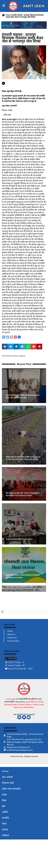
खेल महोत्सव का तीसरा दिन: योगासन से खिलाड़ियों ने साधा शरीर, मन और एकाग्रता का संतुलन (22, 494)
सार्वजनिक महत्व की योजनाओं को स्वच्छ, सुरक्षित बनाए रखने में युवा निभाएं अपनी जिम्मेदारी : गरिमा (23, 585)
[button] (5, 346)
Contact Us (12, 637)
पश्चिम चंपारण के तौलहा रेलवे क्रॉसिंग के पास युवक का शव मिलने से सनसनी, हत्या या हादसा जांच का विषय (23, 458)
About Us (11, 634)
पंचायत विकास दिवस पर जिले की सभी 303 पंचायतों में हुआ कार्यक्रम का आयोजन (23, 576)
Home (10, 631)
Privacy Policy (13, 641)
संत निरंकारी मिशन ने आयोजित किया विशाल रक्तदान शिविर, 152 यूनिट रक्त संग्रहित (23, 396)
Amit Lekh (11, 401)
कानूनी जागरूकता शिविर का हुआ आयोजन (19, 539)
